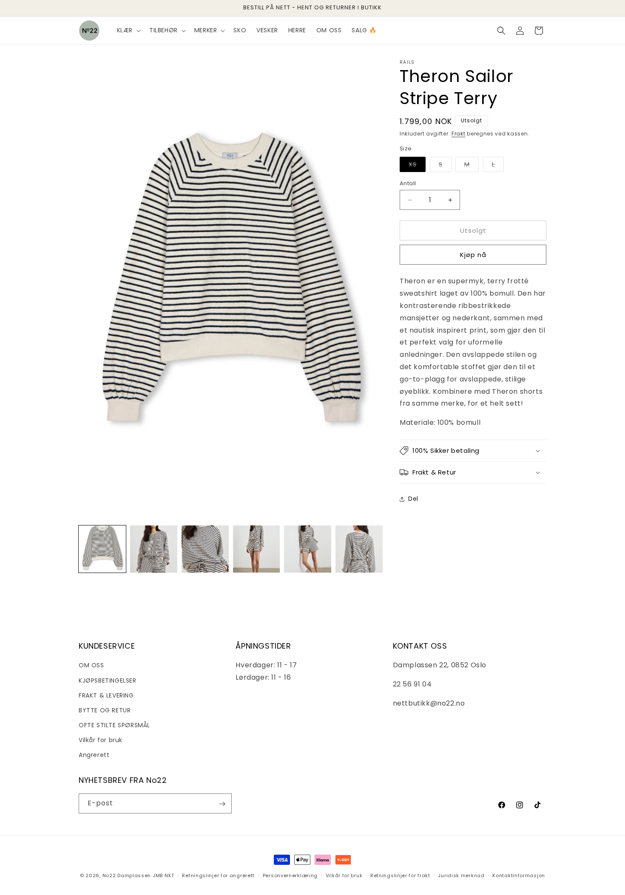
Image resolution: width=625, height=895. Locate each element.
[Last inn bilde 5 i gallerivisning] (307, 549)
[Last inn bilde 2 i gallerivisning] (153, 549)
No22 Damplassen (126, 875)
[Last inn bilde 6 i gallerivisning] (359, 549)
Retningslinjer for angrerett (218, 875)
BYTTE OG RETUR (105, 710)
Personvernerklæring (290, 875)
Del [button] (413, 498)
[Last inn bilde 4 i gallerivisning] (256, 549)
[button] (128, 30)
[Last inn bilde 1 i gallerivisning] (102, 549)
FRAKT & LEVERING (106, 695)
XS (417, 166)
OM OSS (91, 665)
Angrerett (94, 755)
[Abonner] (222, 804)
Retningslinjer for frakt (400, 875)
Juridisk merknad (461, 875)
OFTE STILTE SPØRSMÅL (114, 725)
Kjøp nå (473, 254)
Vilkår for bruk (100, 740)
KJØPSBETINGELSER (107, 680)
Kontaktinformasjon (518, 875)
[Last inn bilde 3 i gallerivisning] (205, 549)
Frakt (459, 133)
